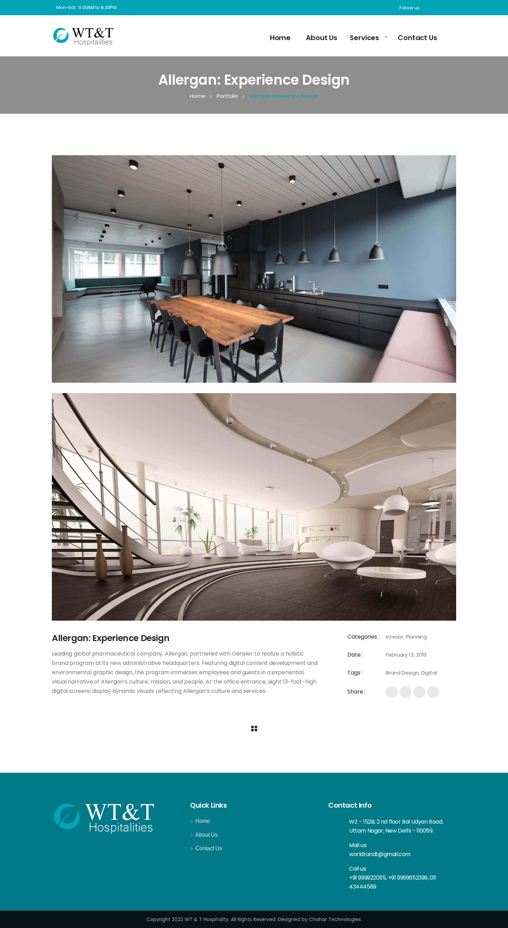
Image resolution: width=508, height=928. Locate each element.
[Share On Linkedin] (419, 692)
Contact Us (208, 848)
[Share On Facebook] (392, 692)
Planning (416, 636)
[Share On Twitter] (405, 692)
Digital (429, 672)
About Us (206, 835)
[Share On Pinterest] (433, 692)
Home (202, 821)
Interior (394, 636)
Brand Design (402, 672)
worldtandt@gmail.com (380, 854)
